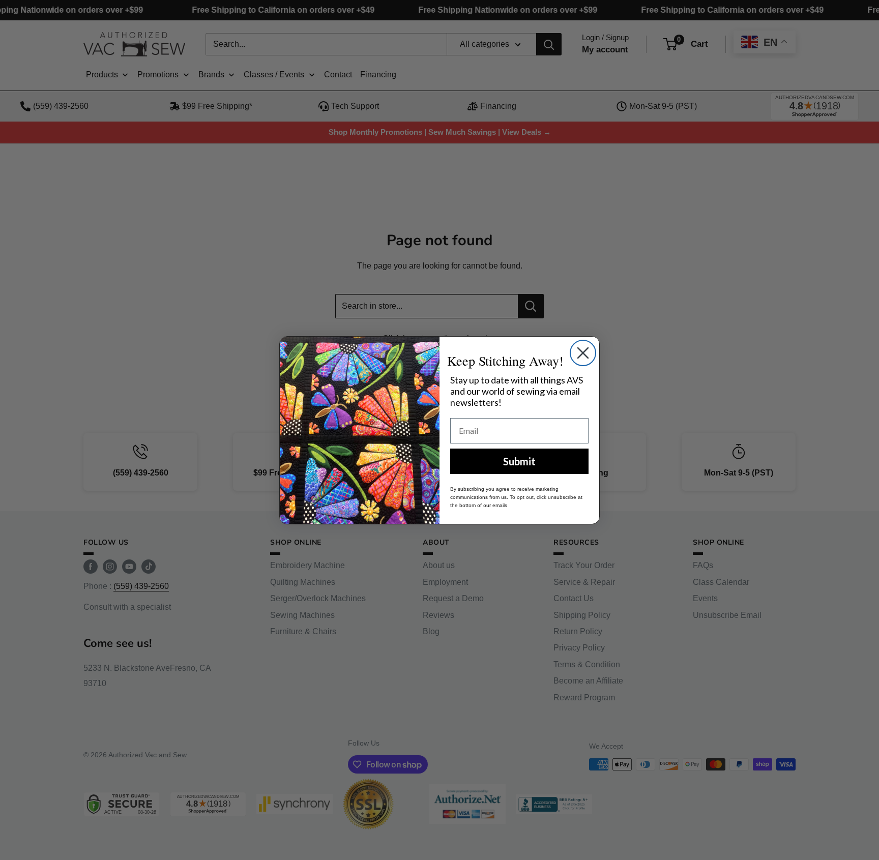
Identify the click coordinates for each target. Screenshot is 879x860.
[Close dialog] (583, 353)
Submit (519, 461)
